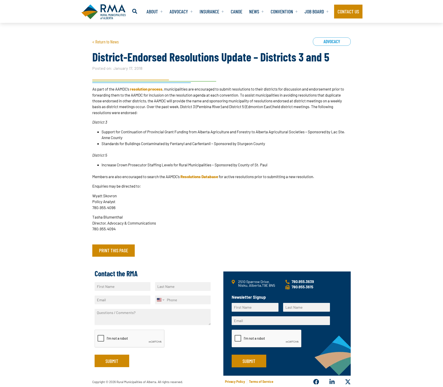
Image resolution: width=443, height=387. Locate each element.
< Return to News (105, 41)
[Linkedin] (332, 382)
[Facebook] (316, 382)
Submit (111, 361)
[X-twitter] (348, 382)
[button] (134, 11)
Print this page (113, 250)
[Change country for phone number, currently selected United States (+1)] (160, 300)
